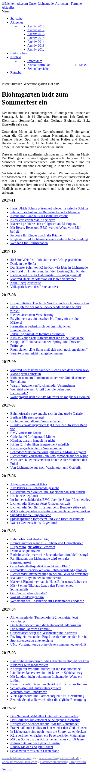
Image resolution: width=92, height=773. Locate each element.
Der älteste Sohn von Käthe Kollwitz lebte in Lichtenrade (49, 267)
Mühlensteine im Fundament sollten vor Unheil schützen (48, 378)
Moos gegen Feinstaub (25, 374)
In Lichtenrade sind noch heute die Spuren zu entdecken (48, 731)
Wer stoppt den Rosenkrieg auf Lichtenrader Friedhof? (47, 601)
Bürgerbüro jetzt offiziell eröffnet (32, 547)
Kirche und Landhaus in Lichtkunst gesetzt (39, 216)
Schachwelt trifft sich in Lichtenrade (34, 751)
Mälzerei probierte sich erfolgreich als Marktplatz (43, 224)
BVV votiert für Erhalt (25, 433)
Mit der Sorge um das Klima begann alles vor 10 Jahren (47, 739)
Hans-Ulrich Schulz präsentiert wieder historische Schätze (49, 208)
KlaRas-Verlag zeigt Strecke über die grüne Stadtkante (47, 338)
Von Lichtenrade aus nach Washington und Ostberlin (46, 467)
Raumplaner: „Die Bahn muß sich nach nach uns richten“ (49, 349)
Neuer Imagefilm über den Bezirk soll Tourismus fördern (48, 684)
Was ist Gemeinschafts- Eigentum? (33, 523)
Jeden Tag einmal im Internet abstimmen (37, 334)
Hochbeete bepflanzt (24, 496)
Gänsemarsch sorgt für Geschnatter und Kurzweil (43, 633)
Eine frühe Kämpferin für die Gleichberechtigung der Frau (49, 661)
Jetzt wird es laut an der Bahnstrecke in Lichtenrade (45, 212)
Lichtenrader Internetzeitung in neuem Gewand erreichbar (49, 574)
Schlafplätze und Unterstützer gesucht (35, 688)
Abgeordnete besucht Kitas (28, 484)
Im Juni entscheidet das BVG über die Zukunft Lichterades (50, 499)
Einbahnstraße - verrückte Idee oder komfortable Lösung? (49, 554)
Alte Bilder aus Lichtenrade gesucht (34, 488)
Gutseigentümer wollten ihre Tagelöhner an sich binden (47, 492)
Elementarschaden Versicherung (31, 315)
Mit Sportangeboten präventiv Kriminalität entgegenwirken (50, 511)
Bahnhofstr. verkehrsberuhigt (29, 539)
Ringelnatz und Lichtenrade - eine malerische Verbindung (49, 239)
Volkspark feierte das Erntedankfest (34, 287)
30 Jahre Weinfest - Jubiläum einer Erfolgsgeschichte (46, 260)
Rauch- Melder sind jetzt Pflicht (31, 747)
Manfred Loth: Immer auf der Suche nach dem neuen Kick (49, 370)
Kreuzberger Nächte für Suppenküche (36, 448)
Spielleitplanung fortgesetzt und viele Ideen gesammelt (47, 519)
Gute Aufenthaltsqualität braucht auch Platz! (40, 566)
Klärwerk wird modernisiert (29, 665)
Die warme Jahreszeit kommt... (31, 629)
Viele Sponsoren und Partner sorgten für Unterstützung (47, 696)
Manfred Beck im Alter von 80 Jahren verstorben (43, 279)
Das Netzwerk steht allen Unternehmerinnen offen (44, 716)
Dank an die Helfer (23, 263)
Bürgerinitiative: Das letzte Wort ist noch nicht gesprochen (49, 303)
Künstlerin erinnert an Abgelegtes (32, 220)
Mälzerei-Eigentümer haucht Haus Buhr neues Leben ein (48, 581)
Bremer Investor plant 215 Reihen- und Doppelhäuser (46, 543)
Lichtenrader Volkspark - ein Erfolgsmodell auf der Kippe (49, 456)
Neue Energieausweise (25, 283)
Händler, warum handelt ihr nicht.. (33, 440)
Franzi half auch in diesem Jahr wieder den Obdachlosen (48, 728)
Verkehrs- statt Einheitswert (28, 692)
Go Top (7, 769)
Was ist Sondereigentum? (27, 597)
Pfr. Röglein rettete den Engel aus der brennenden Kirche (48, 636)
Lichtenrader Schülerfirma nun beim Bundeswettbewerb (48, 507)
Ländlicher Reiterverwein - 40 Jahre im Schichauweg (46, 672)
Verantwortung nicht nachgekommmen (36, 353)
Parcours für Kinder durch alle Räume (36, 235)
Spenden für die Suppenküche (30, 515)
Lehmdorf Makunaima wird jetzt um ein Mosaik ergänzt (48, 452)
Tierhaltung (18, 381)
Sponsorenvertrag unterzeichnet (31, 640)
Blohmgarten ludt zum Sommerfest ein (36, 421)
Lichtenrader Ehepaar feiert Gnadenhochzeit (40, 503)
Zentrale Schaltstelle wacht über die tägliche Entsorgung (48, 699)
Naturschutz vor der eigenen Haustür (35, 743)
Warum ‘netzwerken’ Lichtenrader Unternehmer (42, 385)
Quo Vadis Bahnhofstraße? (28, 593)
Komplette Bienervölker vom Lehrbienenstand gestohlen (48, 570)
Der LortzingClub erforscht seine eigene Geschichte (45, 720)
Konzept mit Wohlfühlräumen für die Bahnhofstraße (45, 669)
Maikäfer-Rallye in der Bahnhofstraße (35, 578)
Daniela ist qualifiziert (25, 551)
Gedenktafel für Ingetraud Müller (32, 436)
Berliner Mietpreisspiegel (27, 417)
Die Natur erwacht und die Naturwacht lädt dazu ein (45, 625)
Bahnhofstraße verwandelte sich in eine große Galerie (46, 413)
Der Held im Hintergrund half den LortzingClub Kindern (48, 271)
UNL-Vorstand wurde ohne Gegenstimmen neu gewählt (48, 644)
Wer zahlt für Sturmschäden (29, 243)
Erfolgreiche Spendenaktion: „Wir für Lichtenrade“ (44, 724)
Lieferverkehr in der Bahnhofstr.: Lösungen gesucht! (45, 275)
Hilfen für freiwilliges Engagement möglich (39, 444)
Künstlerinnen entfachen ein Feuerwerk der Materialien (47, 735)
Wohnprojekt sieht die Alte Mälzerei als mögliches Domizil (50, 397)
